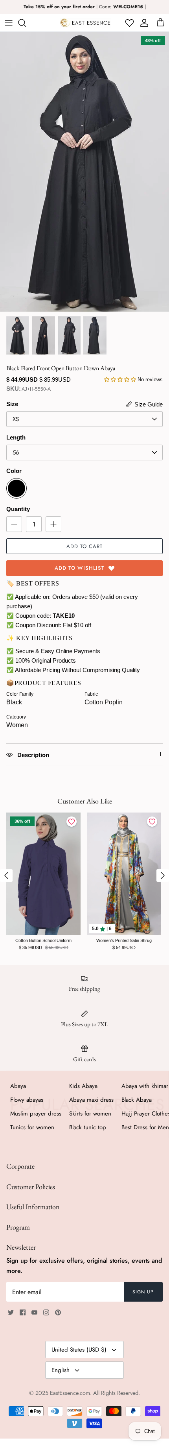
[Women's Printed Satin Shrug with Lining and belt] (124, 874)
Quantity (18, 509)
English (60, 1370)
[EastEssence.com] (85, 23)
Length (16, 437)
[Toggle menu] (8, 22)
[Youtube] (34, 1312)
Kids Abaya (83, 1086)
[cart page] (160, 22)
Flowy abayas (26, 1099)
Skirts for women (90, 1113)
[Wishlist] (129, 22)
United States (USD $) (79, 1349)
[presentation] (6, 875)
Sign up (143, 1291)
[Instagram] (46, 1312)
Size (12, 404)
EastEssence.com (70, 1393)
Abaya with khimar (144, 1086)
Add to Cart (84, 546)
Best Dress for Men (145, 1127)
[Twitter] (11, 1312)
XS (16, 419)
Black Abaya (136, 1099)
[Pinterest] (58, 1312)
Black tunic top (87, 1127)
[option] (84, 172)
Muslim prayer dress (35, 1113)
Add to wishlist (80, 568)
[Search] (26, 22)
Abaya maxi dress (91, 1099)
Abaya (18, 1086)
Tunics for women (32, 1127)
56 (16, 452)
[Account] (143, 22)
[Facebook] (23, 1312)
